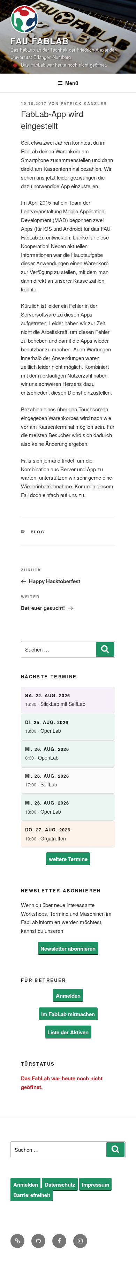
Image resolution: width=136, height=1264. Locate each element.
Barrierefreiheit (31, 1194)
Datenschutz (60, 1184)
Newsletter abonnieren (68, 948)
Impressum (95, 1184)
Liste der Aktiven (68, 1032)
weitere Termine (68, 858)
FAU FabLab (39, 41)
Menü (71, 82)
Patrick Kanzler (84, 103)
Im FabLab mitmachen (68, 1014)
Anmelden (68, 995)
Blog (38, 531)
